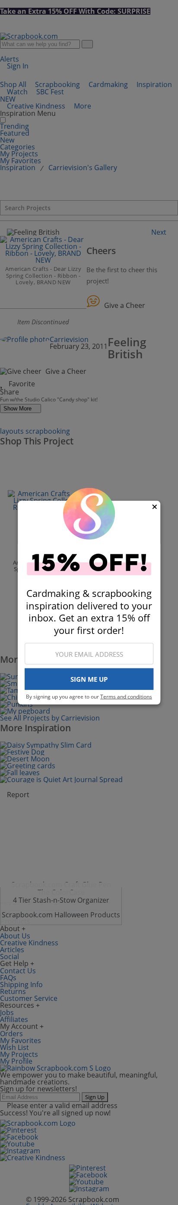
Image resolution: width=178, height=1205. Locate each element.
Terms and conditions (126, 696)
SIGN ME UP (89, 679)
